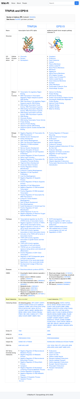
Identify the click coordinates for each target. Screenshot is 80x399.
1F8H (56, 345)
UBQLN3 (66, 325)
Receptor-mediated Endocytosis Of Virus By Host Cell (61, 147)
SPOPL (57, 320)
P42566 (71, 342)
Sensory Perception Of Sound (29, 150)
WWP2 (34, 316)
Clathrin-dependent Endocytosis (58, 362)
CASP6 (21, 305)
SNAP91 (61, 318)
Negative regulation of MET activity (59, 221)
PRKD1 (21, 314)
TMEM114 (69, 321)
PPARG (34, 312)
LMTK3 (67, 310)
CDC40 (63, 305)
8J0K (20, 345)
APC (33, 303)
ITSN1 (56, 310)
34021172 (52, 280)
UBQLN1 (60, 325)
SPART (66, 318)
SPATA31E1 (51, 320)
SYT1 (37, 314)
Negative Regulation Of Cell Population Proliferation (32, 153)
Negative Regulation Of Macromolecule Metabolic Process (32, 352)
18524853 (32, 17)
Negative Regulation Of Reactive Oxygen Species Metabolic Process (32, 214)
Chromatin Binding (25, 118)
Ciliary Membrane (54, 84)
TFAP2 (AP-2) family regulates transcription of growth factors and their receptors (32, 239)
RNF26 (68, 316)
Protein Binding (25, 122)
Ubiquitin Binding (54, 105)
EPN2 (43, 306)
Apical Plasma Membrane (57, 73)
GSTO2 (25, 308)
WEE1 (49, 327)
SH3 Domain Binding (55, 96)
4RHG (53, 347)
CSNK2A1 (41, 305)
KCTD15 (38, 308)
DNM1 (63, 306)
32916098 (67, 277)
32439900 (66, 284)
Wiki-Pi (5, 3)
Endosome (52, 58)
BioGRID (18, 19)
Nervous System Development (29, 148)
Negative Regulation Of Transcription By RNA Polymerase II (32, 134)
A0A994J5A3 (51, 342)
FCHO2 (70, 308)
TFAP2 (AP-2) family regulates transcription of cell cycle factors (30, 244)
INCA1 (34, 308)
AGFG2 (67, 303)
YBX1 (39, 316)
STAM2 (62, 320)
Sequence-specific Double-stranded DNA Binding (32, 128)
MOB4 (65, 312)
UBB (48, 323)
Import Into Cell (53, 355)
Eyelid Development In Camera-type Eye (32, 206)
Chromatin (23, 56)
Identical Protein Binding (27, 124)
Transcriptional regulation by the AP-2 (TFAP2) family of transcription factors (31, 220)
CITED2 (25, 305)
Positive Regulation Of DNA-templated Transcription (32, 192)
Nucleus (22, 58)
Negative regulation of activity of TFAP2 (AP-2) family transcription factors (32, 224)
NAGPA (49, 314)
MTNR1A (69, 312)
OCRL (29, 312)
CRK (53, 306)
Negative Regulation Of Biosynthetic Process (31, 363)
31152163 (69, 273)
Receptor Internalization (56, 368)
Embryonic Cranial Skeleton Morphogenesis (28, 199)
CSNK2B (21, 306)
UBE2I (20, 316)
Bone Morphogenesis (26, 204)
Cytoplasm (52, 56)
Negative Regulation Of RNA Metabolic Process (32, 374)
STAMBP (68, 320)
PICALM (49, 316)
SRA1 (28, 314)
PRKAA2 (39, 312)
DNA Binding (24, 116)
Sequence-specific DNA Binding (30, 126)
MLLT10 (55, 312)
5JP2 (68, 347)
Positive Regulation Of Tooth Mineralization (29, 209)
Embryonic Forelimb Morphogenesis (31, 170)
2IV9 (63, 345)
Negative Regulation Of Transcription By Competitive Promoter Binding (32, 160)
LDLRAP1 (21, 310)
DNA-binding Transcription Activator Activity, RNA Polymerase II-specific (31, 113)
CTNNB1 (27, 306)
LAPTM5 (61, 310)
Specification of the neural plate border (32, 260)
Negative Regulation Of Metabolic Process (30, 355)
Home (13, 3)
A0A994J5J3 (59, 342)
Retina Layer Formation (27, 157)
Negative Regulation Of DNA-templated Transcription (32, 188)
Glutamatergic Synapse (56, 88)
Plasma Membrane (54, 64)
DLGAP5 (58, 306)
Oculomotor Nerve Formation (29, 165)
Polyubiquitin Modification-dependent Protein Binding (60, 100)
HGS (52, 310)
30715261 (41, 294)
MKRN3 (37, 310)
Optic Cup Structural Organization (30, 142)
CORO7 (49, 306)
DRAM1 (49, 308)
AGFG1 (62, 303)
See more (21, 381)
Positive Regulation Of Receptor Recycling (58, 134)
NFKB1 (21, 312)
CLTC (35, 305)
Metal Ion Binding (54, 109)
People (24, 3)
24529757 (23, 275)
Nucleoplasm (24, 60)
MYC (41, 310)
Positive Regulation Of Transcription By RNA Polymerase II (32, 196)
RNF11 (64, 316)
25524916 (41, 280)
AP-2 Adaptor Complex (56, 75)
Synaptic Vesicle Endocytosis (58, 364)
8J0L (23, 345)
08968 (49, 334)
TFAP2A (32, 26)
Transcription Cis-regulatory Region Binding (30, 93)
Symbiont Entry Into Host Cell (58, 157)
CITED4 (31, 305)
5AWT (60, 347)
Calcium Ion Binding (55, 92)
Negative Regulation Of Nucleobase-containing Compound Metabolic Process (32, 369)
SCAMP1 (50, 318)
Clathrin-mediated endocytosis (58, 226)
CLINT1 (68, 305)
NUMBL (64, 314)
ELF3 (58, 308)
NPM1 (25, 312)
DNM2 (67, 306)
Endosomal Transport (55, 144)
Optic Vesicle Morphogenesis (29, 140)
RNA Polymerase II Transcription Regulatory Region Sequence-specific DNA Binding (31, 97)
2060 (48, 331)
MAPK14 (50, 312)
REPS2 (59, 316)
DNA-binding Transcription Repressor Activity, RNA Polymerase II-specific (31, 110)
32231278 (34, 290)
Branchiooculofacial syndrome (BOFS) (32, 269)
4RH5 (70, 345)
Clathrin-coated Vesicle (56, 79)
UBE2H (55, 325)
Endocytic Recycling (55, 150)
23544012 (29, 279)
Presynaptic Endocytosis (56, 366)
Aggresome (52, 71)
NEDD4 (54, 314)
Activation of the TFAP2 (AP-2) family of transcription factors (32, 235)
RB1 (24, 314)
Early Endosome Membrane (57, 81)
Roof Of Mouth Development (29, 202)
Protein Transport (54, 140)
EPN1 (39, 306)
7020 (20, 331)
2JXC (66, 345)
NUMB (59, 314)
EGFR (54, 308)
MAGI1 (27, 310)
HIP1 (29, 308)
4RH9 (49, 347)
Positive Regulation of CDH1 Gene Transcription (30, 253)
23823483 (35, 286)
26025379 (31, 295)
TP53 (41, 314)
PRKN (54, 316)
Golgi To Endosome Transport (58, 137)
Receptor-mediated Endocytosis (58, 358)
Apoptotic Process (26, 379)
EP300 (35, 306)
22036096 (67, 282)
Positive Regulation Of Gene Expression (32, 155)
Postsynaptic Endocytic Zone (58, 86)
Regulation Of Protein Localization (59, 152)
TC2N (58, 321)
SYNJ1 (54, 321)
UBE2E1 (49, 325)
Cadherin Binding (54, 107)
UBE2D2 (61, 323)
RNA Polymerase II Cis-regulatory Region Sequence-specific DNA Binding (32, 102)
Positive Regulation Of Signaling (30, 371)
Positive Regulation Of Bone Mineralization (29, 167)
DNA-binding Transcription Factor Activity (32, 120)
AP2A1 (54, 305)
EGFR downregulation (55, 219)
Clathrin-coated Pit (54, 66)
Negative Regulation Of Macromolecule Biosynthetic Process (32, 359)
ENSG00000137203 (24, 338)
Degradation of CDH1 (55, 232)
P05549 (29, 342)
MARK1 (32, 310)
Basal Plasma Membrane (56, 68)
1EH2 (52, 345)
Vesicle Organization (55, 142)
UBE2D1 (56, 323)
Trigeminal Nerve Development (29, 163)
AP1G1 (49, 305)
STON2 (49, 321)
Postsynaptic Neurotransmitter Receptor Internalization (61, 164)
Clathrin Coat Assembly (56, 159)
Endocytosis (53, 139)
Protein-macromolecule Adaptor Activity (61, 97)
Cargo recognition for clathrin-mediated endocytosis (60, 224)
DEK (31, 306)
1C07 (48, 345)
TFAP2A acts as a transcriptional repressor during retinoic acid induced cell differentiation (32, 249)
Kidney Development (26, 139)
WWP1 (30, 316)
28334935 (23, 284)
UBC (51, 323)
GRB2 (49, 310)
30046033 (60, 284)
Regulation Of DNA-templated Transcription (29, 145)
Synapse (51, 83)
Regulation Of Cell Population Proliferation (29, 173)
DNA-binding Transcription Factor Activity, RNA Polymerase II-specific (31, 106)
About (19, 3)
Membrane (52, 70)
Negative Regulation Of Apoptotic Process (30, 179)
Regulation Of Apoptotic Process (30, 377)
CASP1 (37, 303)
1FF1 (59, 345)
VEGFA (25, 316)
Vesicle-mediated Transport (57, 360)
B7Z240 (66, 342)
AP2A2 (59, 305)
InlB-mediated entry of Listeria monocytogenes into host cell (58, 229)
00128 (20, 334)
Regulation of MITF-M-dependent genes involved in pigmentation (32, 257)
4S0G (56, 347)
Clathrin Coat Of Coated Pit (57, 77)
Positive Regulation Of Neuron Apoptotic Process (32, 182)
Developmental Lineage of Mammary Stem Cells (31, 265)
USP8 (71, 325)
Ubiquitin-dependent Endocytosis (59, 161)
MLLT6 (60, 312)
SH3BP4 (55, 318)
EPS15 (60, 26)
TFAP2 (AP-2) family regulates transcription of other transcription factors (32, 231)
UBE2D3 (67, 323)
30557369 (34, 288)
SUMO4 (32, 314)
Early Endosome (54, 60)
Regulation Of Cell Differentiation (30, 185)
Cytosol (51, 62)
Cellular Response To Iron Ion (29, 212)
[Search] (77, 3)
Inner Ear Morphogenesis (28, 176)
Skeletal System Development (29, 137)
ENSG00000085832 (53, 338)
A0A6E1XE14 (23, 342)
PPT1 (61, 299)
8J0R (27, 345)
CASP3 (42, 303)
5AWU (65, 347)
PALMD (69, 314)
